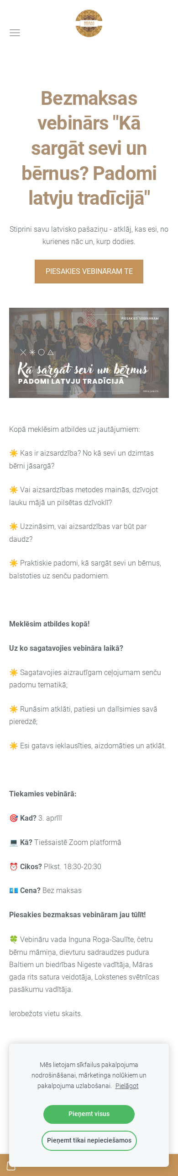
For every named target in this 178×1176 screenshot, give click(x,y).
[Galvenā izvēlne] (14, 32)
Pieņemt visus (89, 1114)
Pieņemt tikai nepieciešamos (89, 1140)
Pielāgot (127, 1086)
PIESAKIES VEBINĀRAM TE (89, 271)
